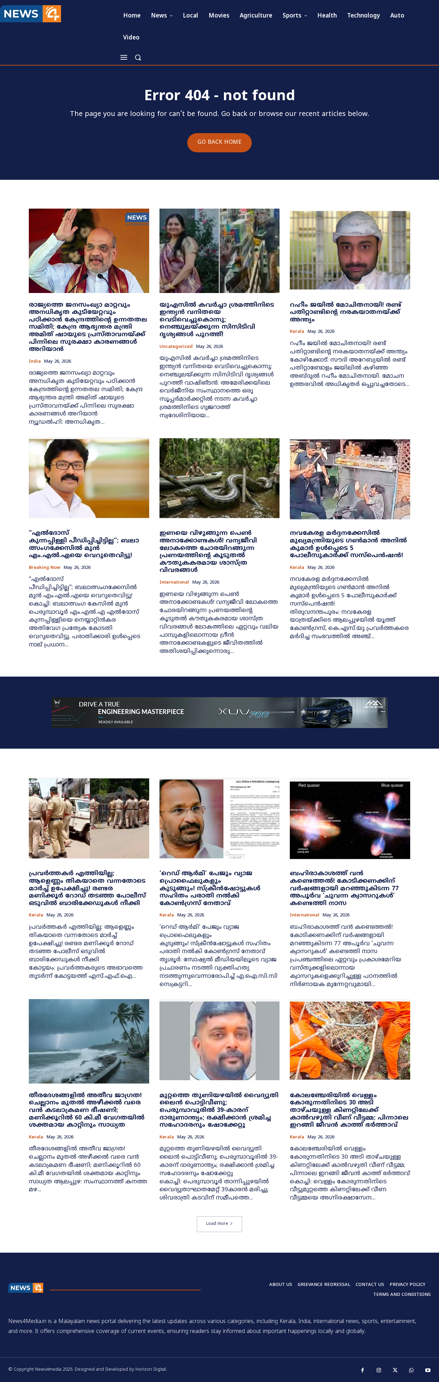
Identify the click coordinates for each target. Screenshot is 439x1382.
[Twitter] (395, 1370)
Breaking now (44, 568)
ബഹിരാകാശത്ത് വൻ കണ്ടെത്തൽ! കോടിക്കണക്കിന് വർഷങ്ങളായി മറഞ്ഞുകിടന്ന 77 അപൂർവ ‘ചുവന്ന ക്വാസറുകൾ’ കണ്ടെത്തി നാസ (344, 888)
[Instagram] (378, 1370)
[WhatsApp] (411, 1370)
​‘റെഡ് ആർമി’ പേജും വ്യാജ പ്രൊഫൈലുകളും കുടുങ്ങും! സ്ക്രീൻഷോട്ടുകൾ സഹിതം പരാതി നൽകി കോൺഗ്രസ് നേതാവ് (209, 888)
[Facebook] (362, 1370)
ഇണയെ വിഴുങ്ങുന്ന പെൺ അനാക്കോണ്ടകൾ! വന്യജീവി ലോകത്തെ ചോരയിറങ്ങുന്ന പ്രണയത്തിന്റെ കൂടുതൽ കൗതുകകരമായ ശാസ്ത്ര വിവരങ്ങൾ (208, 551)
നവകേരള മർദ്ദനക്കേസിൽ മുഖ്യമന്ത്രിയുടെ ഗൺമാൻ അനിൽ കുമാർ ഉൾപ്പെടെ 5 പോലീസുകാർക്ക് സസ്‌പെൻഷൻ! (348, 544)
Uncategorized (176, 347)
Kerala (297, 332)
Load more (217, 1224)
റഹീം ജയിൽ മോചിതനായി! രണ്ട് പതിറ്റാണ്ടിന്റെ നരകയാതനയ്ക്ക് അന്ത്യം (345, 312)
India (35, 361)
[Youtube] (428, 1370)
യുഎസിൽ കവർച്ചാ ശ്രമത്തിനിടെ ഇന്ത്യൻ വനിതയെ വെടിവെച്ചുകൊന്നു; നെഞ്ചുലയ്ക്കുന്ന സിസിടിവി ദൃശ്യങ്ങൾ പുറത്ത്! (216, 320)
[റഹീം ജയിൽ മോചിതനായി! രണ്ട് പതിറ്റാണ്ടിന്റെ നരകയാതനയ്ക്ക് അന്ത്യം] (350, 251)
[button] (138, 57)
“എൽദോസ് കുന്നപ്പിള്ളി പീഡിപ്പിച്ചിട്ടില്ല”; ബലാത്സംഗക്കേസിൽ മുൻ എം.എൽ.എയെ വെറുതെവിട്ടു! (84, 544)
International (174, 582)
